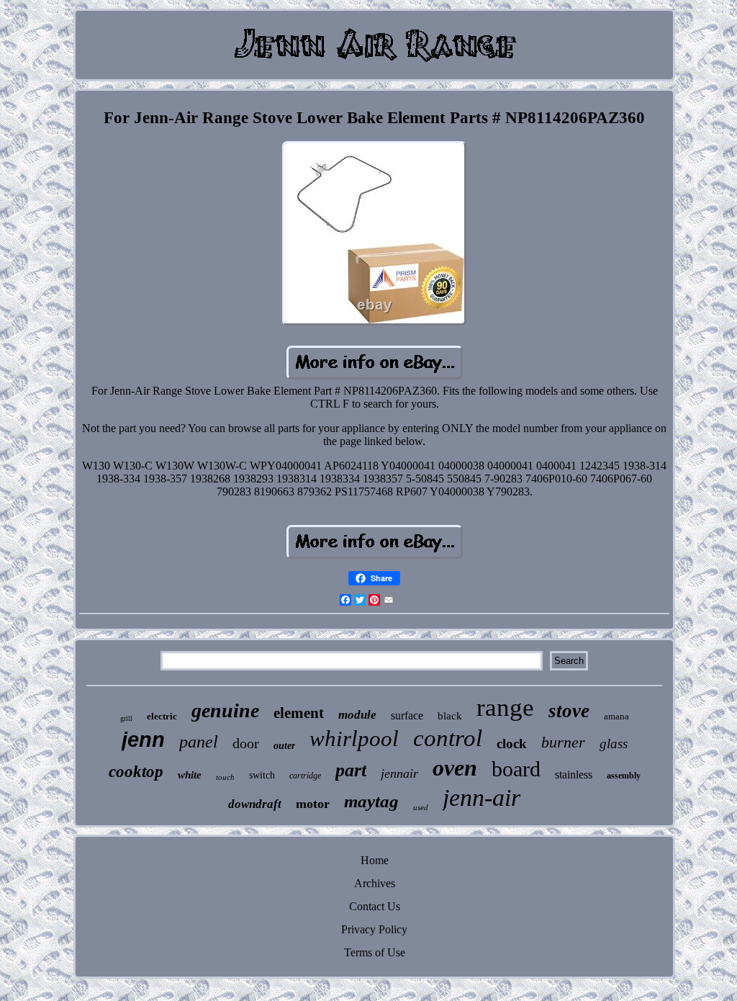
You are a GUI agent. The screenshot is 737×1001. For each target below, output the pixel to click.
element (298, 713)
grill (126, 718)
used (420, 807)
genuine (225, 710)
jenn (143, 739)
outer (284, 745)
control (447, 738)
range (505, 707)
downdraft (254, 804)
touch (225, 777)
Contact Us (374, 906)
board (516, 769)
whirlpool (354, 738)
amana (616, 716)
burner (563, 742)
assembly (624, 776)
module (357, 715)
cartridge (305, 776)
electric (162, 716)
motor (313, 803)
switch (262, 775)
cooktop (136, 772)
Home (375, 860)
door (245, 743)
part (350, 770)
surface (407, 715)
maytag (371, 801)
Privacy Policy (374, 929)
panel (198, 741)
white (190, 775)
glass (614, 743)
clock (512, 743)
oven (455, 768)
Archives (374, 883)
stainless (573, 774)
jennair (399, 773)
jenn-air (481, 797)
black (450, 716)
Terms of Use (374, 952)
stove (568, 711)
